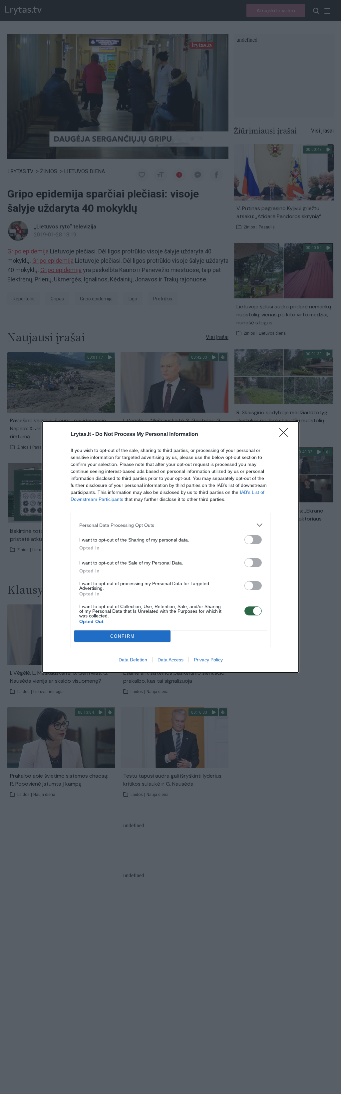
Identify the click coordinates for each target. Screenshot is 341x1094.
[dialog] (170, 547)
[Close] (285, 434)
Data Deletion (133, 659)
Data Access (170, 659)
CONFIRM (122, 636)
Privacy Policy (208, 659)
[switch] (253, 539)
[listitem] (170, 525)
